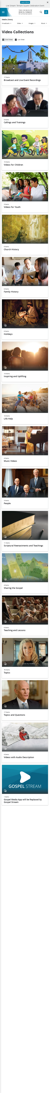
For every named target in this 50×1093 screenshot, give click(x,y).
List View (21, 39)
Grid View (9, 39)
